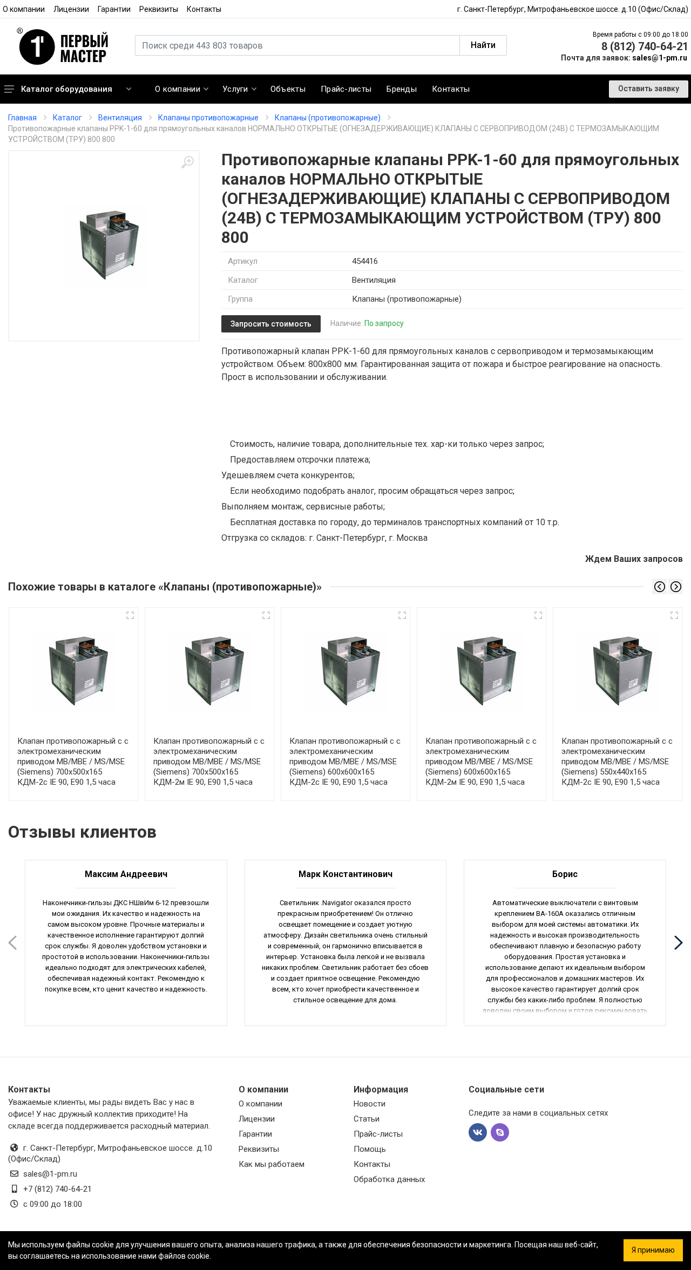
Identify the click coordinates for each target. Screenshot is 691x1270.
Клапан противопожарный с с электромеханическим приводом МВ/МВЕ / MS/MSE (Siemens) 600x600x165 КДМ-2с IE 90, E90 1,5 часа (345, 761)
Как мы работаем (271, 1164)
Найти (483, 45)
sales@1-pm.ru (659, 57)
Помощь (370, 1149)
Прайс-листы (378, 1134)
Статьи (367, 1119)
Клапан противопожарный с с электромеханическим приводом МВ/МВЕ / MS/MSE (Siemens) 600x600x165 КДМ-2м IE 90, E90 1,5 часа (481, 761)
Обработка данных (389, 1179)
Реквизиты (158, 9)
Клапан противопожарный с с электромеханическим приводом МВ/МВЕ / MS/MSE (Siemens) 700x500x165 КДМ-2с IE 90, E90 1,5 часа (72, 761)
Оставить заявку (648, 88)
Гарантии (114, 9)
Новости (369, 1104)
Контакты (204, 9)
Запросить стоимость (271, 324)
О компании (24, 9)
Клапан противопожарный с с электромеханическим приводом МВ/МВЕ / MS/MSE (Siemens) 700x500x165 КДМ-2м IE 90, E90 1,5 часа (209, 761)
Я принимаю (653, 1250)
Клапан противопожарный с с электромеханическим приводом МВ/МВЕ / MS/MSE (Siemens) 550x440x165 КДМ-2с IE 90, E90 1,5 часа (617, 761)
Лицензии (71, 9)
